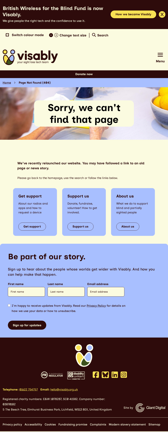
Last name (55, 284)
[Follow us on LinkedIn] (115, 374)
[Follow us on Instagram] (124, 374)
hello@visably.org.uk (64, 389)
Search (102, 35)
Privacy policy (12, 424)
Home (7, 82)
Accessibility (33, 424)
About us (127, 226)
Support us (80, 226)
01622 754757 (28, 389)
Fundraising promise (72, 424)
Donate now (84, 74)
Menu (160, 61)
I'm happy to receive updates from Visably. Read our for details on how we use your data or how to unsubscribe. (69, 308)
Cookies (50, 424)
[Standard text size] (51, 35)
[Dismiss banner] (162, 14)
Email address (97, 284)
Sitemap (154, 424)
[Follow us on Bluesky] (105, 374)
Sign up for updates (27, 325)
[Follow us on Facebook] (96, 374)
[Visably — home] (30, 57)
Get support (32, 226)
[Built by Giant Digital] (150, 407)
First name (16, 284)
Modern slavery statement (127, 424)
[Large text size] (57, 35)
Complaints (98, 424)
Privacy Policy (96, 306)
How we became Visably (133, 14)
